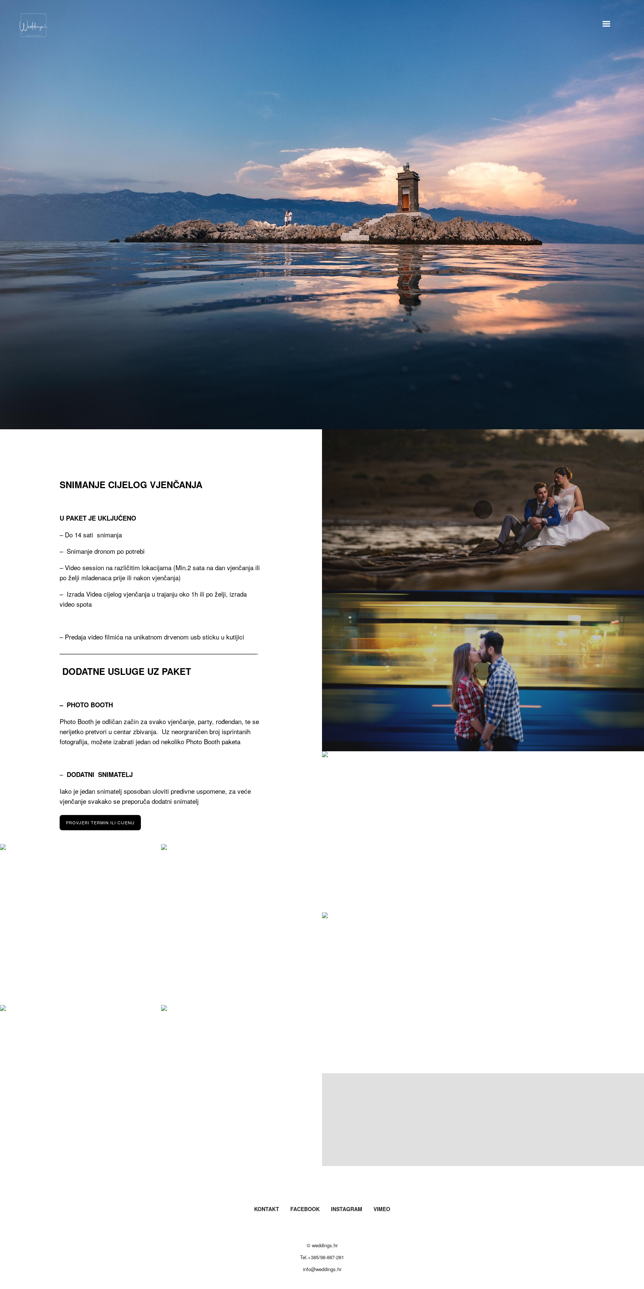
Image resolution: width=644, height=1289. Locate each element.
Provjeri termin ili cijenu (100, 822)
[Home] (33, 27)
